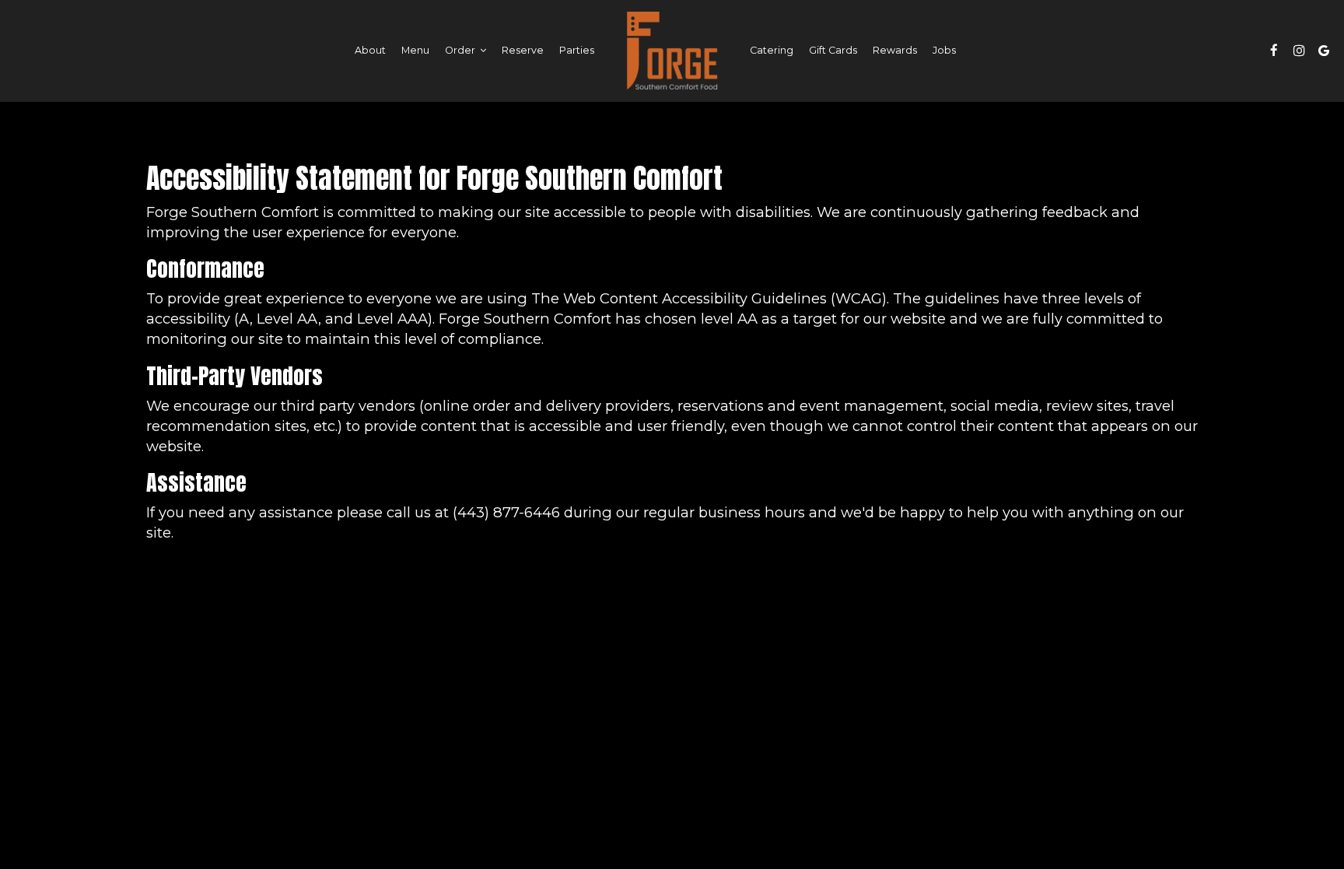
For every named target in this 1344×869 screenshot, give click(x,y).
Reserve (523, 50)
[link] (672, 50)
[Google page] (1323, 50)
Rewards (895, 50)
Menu (415, 50)
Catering (771, 50)
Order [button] (461, 50)
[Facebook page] (1274, 50)
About (370, 50)
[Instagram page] (1298, 50)
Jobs (944, 50)
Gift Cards (833, 50)
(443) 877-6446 (506, 512)
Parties (576, 50)
